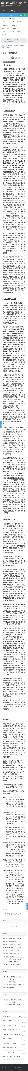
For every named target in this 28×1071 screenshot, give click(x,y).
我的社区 (4, 35)
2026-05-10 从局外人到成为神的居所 (12, 965)
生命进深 (8, 48)
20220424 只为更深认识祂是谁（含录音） (12, 1056)
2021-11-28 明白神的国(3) (9, 982)
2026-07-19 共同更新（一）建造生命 (12, 950)
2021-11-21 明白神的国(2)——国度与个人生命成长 (15, 985)
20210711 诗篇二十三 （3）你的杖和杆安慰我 (12, 1016)
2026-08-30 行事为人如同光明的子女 (12, 938)
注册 (25, 15)
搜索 (11, 15)
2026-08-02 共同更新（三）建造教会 (12, 944)
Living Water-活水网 (18, 1069)
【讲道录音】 (14, 28)
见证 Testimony (5, 28)
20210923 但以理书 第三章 (9, 1043)
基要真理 (22, 45)
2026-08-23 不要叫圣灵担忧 (9, 941)
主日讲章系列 (9, 45)
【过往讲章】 (5, 25)
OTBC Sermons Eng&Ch (8, 21)
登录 (21, 15)
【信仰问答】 (5, 31)
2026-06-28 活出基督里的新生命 (11, 953)
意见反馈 (26, 907)
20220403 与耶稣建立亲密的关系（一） (12, 1020)
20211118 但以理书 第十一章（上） (11, 1029)
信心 (3, 48)
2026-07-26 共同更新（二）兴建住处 (12, 947)
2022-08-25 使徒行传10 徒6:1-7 (14, 913)
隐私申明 (19, 1067)
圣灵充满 (16, 39)
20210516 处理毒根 (7, 1038)
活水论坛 (12, 31)
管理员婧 (17, 57)
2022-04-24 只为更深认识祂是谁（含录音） (13, 976)
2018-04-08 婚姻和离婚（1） (13, 914)
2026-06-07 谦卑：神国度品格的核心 (12, 959)
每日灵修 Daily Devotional (8, 18)
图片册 (18, 31)
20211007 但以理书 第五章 (9, 1025)
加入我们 (24, 1067)
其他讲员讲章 (13, 25)
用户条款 (14, 1067)
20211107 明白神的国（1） (9, 1047)
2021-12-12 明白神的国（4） (10, 979)
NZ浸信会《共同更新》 (9, 62)
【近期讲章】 (19, 21)
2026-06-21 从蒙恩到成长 (9, 956)
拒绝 (12, 10)
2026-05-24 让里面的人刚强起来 (11, 962)
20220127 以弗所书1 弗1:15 (10, 1052)
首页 (3, 39)
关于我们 (3, 1067)
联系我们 (9, 1067)
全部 (3, 45)
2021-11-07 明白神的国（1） (10, 987)
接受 (4, 10)
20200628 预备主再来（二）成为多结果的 (12, 1034)
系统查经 (16, 45)
